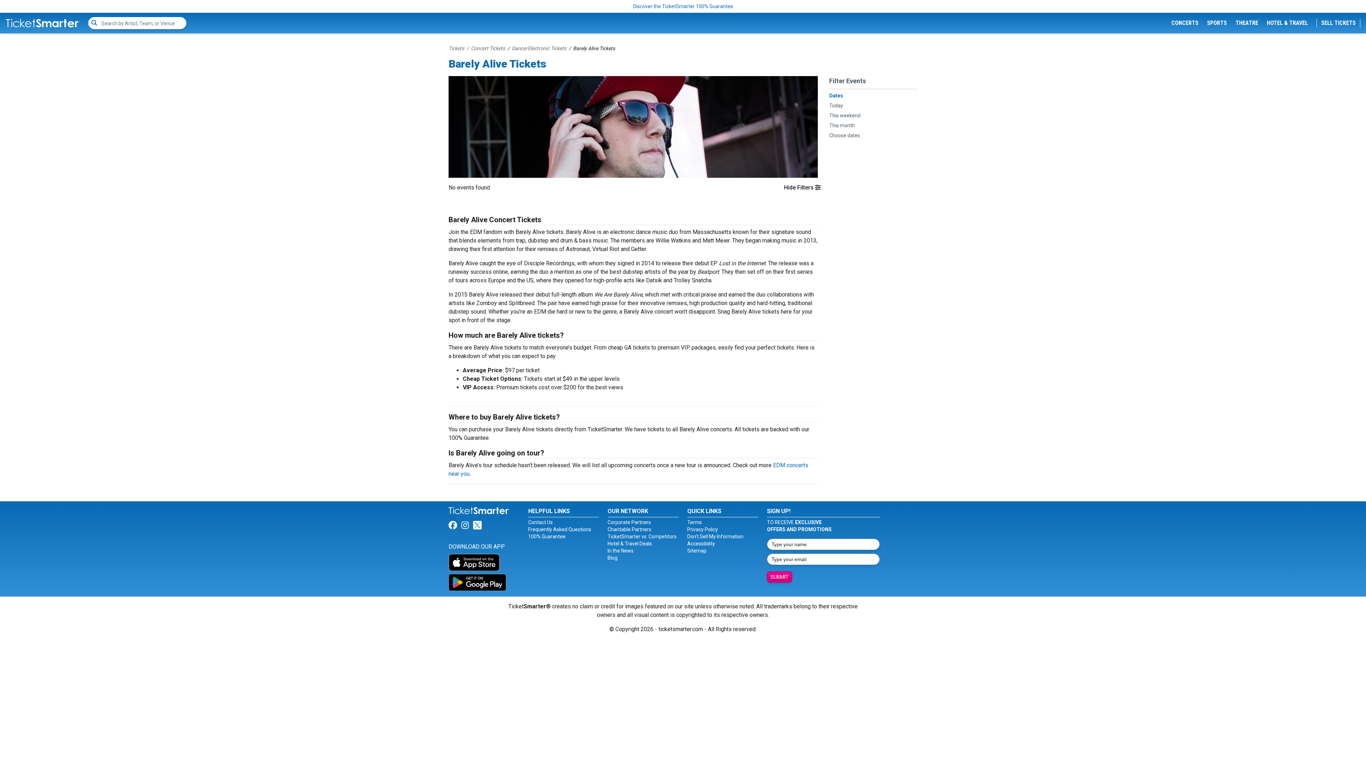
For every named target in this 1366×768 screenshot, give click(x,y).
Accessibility (701, 543)
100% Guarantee (547, 536)
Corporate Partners (629, 522)
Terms (694, 522)
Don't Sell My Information (715, 536)
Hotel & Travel (1287, 23)
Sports (1217, 23)
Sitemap (696, 551)
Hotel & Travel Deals (630, 543)
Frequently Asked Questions (559, 529)
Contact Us (540, 522)
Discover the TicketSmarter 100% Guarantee (683, 6)
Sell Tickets (1338, 23)
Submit (780, 577)
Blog (613, 558)
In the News (621, 551)
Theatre (1246, 23)
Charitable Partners (629, 529)
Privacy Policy (702, 529)
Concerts (1184, 23)
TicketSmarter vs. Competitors (642, 536)
